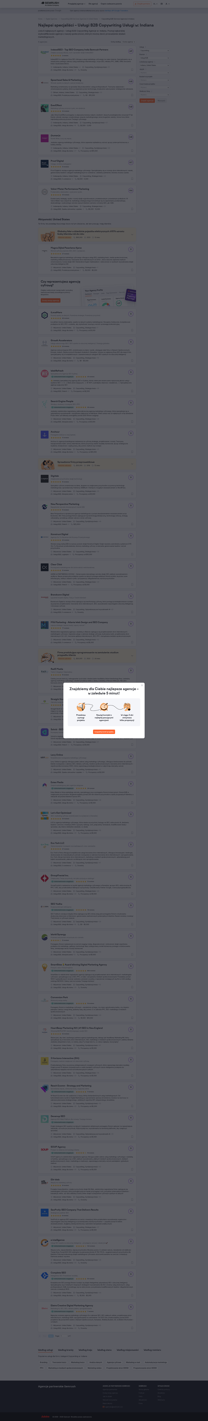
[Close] (142, 685)
